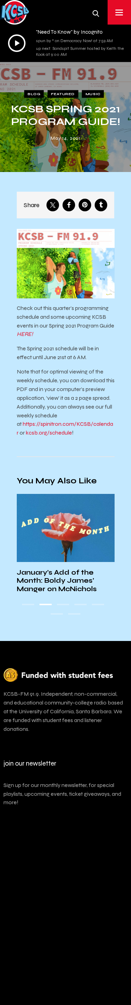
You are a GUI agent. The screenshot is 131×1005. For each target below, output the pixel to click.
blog (34, 94)
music (93, 94)
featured (63, 94)
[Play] (17, 43)
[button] (28, 604)
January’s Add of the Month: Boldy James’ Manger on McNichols (57, 580)
